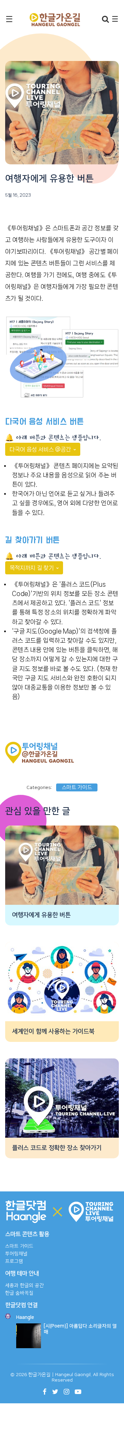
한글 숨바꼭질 (19, 1293)
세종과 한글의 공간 (24, 1285)
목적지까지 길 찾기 (32, 568)
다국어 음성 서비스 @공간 (41, 449)
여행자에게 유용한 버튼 (41, 915)
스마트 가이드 (77, 787)
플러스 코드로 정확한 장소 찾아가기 (57, 1148)
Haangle (25, 1317)
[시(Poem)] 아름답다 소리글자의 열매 (80, 1329)
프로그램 (14, 1261)
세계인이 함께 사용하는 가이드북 (53, 1031)
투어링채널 (16, 1254)
